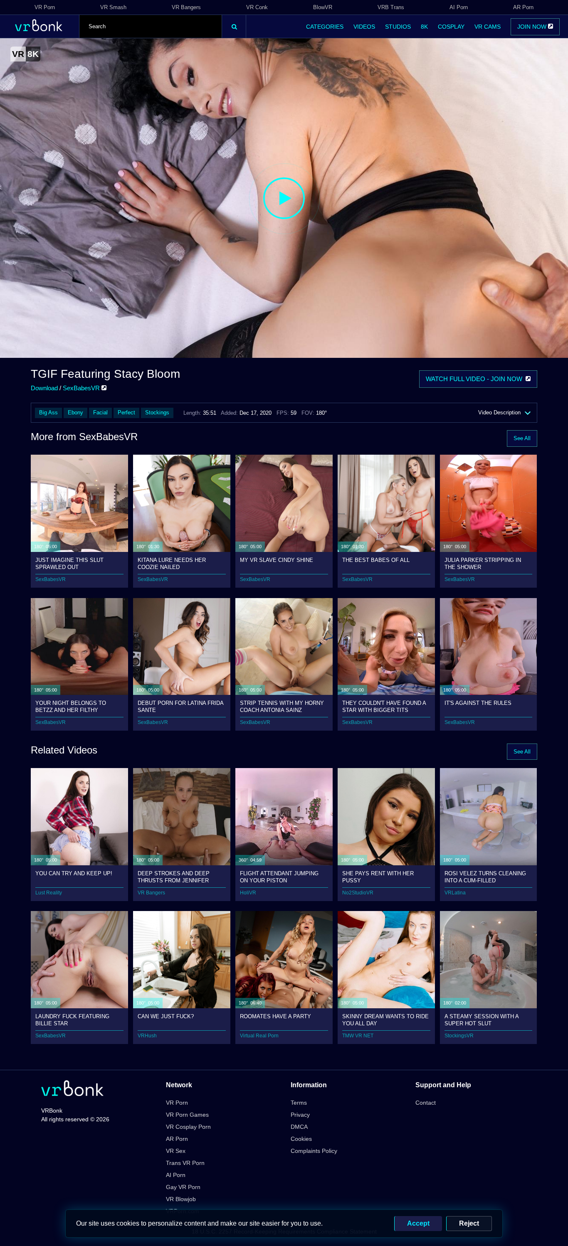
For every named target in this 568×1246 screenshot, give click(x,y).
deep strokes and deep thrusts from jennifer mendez (174, 876)
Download (44, 388)
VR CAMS (487, 26)
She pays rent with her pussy (378, 876)
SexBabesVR (82, 388)
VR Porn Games (187, 1114)
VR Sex (175, 1151)
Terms (299, 1102)
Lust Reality (48, 893)
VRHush (147, 1036)
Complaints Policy (314, 1151)
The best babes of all (376, 560)
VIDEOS (364, 26)
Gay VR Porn (183, 1187)
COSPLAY (451, 26)
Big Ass (48, 412)
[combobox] (150, 26)
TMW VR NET (357, 1036)
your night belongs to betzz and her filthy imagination (70, 706)
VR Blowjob (181, 1199)
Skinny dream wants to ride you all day (385, 1019)
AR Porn (523, 7)
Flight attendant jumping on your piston (279, 876)
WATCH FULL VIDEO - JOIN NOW (476, 378)
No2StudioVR (357, 893)
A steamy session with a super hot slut (482, 1019)
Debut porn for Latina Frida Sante (180, 706)
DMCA (299, 1126)
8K (424, 26)
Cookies (301, 1138)
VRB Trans (391, 7)
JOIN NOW (532, 26)
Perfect (126, 412)
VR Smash (113, 7)
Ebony (75, 412)
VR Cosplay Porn (188, 1126)
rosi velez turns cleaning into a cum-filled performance (485, 876)
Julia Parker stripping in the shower (483, 563)
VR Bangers (186, 7)
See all (522, 438)
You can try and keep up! (73, 873)
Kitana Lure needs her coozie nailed (172, 563)
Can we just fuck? (166, 1016)
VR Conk (257, 7)
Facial (100, 412)
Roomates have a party (275, 1016)
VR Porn (45, 7)
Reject (469, 1223)
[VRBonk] (72, 1089)
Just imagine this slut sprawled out (69, 563)
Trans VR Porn (185, 1163)
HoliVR (248, 893)
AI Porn (458, 7)
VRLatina (455, 893)
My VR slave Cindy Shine (276, 560)
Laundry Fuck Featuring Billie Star (72, 1019)
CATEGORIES (324, 26)
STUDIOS (398, 26)
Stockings (157, 412)
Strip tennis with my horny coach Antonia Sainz (282, 706)
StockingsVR (459, 1036)
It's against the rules (478, 703)
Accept (418, 1223)
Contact (425, 1102)
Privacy (300, 1114)
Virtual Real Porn (259, 1036)
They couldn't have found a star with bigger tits (384, 706)
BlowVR (322, 7)
